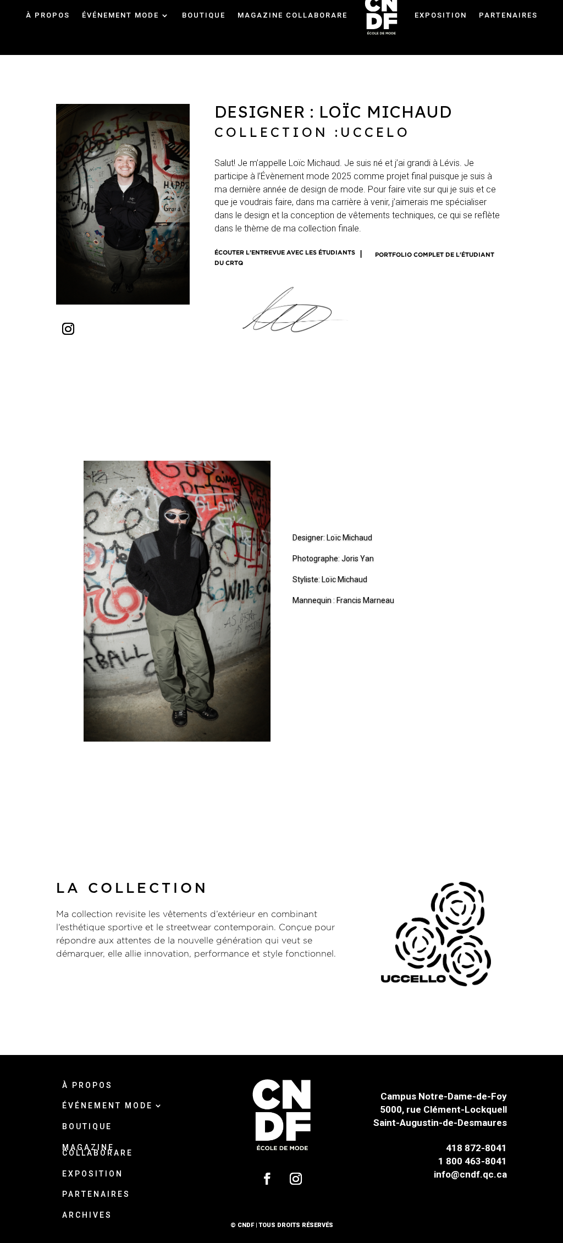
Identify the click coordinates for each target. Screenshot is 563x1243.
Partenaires (96, 1195)
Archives (281, 57)
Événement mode (107, 1106)
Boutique (87, 1127)
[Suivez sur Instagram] (68, 329)
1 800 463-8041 (472, 1161)
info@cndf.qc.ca (470, 1174)
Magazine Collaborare (97, 1151)
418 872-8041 (476, 1147)
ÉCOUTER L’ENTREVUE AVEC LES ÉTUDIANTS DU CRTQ (284, 257)
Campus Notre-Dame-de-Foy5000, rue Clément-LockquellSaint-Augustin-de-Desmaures (440, 1109)
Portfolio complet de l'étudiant (434, 254)
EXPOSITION (92, 1175)
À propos (87, 1086)
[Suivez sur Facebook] (267, 1179)
